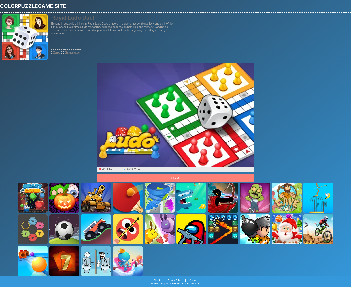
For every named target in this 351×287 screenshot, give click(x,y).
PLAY (175, 178)
